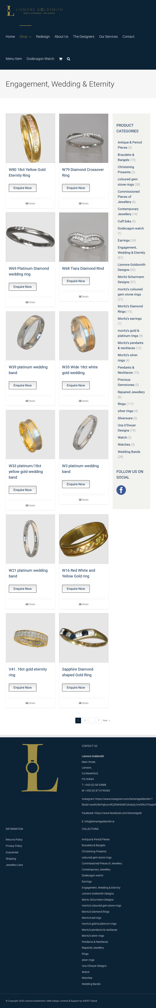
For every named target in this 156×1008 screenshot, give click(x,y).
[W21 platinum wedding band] (30, 539)
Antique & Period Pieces (96, 839)
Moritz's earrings (130, 318)
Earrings (124, 240)
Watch (122, 437)
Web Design (53, 1001)
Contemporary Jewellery (96, 869)
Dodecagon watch (131, 228)
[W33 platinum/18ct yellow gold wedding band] (30, 434)
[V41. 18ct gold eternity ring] (30, 638)
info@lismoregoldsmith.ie (99, 821)
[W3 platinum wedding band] (83, 434)
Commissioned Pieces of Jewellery (129, 197)
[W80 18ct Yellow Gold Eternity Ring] (30, 138)
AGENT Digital (90, 1001)
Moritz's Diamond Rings (95, 911)
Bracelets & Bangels (93, 845)
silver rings (125, 411)
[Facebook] (121, 490)
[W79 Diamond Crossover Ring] (83, 138)
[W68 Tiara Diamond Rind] (83, 237)
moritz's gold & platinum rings (99, 923)
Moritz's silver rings (93, 935)
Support (75, 1001)
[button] (68, 59)
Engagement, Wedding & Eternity (101, 887)
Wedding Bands (129, 452)
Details (31, 203)
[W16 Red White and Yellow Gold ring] (83, 539)
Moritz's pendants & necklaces (99, 929)
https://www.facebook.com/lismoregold (118, 813)
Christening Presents (94, 851)
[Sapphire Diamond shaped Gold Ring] (83, 638)
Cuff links (124, 221)
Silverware (125, 418)
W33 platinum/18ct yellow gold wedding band (26, 472)
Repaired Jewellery (131, 392)
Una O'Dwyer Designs (94, 965)
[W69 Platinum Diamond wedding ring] (30, 237)
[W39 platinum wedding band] (30, 336)
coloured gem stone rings (96, 857)
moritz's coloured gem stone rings (101, 905)
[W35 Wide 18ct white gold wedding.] (83, 336)
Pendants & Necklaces (95, 941)
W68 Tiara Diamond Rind (83, 268)
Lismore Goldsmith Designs (98, 893)
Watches (124, 444)
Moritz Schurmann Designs (98, 899)
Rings (122, 404)
